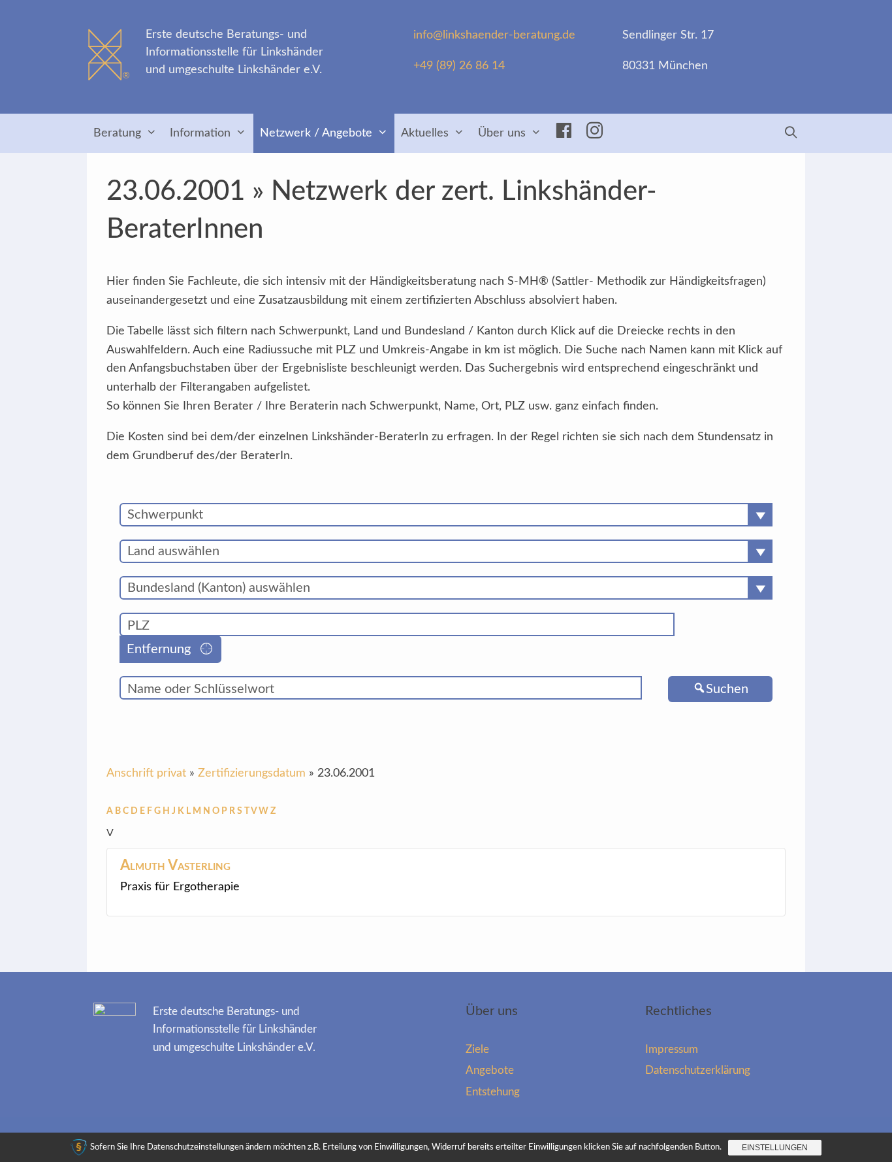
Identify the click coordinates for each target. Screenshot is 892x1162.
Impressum (671, 1049)
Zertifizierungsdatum (252, 773)
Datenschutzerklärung (697, 1070)
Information (200, 133)
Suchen (727, 689)
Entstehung (493, 1091)
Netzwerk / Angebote (316, 133)
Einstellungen (775, 1147)
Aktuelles (425, 133)
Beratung (117, 133)
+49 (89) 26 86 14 (459, 66)
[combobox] (446, 514)
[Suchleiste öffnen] (791, 133)
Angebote (490, 1070)
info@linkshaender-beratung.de (494, 35)
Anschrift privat (146, 773)
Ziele (477, 1049)
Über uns (502, 133)
